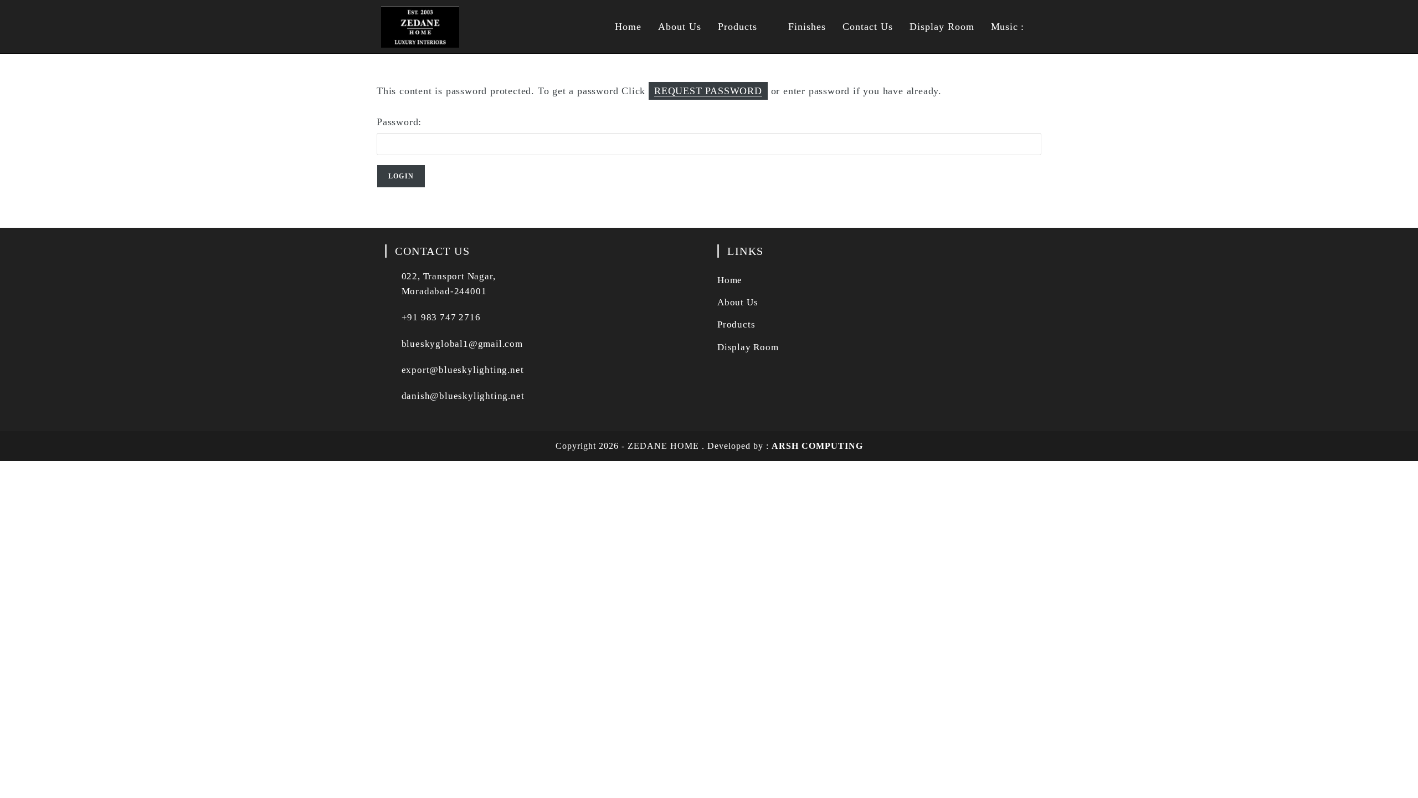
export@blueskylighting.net (463, 370)
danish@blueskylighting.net (463, 396)
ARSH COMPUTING (817, 446)
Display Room (748, 347)
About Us (737, 302)
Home (729, 280)
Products (736, 324)
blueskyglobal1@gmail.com (462, 344)
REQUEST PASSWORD (708, 90)
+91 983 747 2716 (441, 317)
